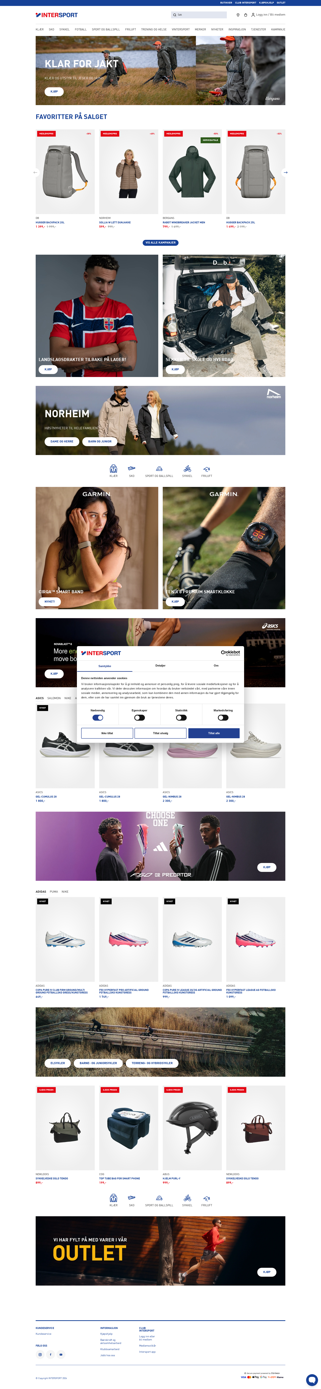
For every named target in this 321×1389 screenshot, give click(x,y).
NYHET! (50, 601)
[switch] (139, 718)
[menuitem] (258, 30)
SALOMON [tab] (54, 698)
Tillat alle (214, 733)
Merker (200, 29)
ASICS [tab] (40, 698)
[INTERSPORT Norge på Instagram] (40, 1354)
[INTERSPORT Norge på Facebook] (50, 1354)
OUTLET (281, 3)
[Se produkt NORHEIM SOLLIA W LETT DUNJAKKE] (128, 178)
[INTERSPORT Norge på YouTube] (60, 1354)
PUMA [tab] (54, 891)
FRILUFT (130, 29)
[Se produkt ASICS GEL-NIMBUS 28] (192, 753)
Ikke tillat (107, 733)
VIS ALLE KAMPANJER (161, 242)
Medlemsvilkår (147, 1346)
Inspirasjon (237, 29)
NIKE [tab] (67, 698)
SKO (51, 29)
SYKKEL (64, 29)
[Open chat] (312, 1380)
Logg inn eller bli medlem (147, 1338)
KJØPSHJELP (266, 3)
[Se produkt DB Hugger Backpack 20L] (65, 178)
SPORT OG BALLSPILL (106, 29)
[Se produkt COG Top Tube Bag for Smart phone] (128, 1135)
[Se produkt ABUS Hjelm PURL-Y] (192, 1135)
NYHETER (217, 29)
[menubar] (160, 30)
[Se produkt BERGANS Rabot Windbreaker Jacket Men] (192, 178)
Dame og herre (62, 441)
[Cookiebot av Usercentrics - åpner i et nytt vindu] (223, 653)
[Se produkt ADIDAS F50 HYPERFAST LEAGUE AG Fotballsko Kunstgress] (255, 948)
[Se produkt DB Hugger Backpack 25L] (255, 178)
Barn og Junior (99, 441)
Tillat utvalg (160, 733)
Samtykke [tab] (104, 666)
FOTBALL (81, 29)
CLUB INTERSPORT (245, 3)
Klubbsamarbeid (109, 1349)
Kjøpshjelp (106, 1334)
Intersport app (147, 1352)
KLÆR (40, 29)
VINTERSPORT (181, 29)
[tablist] (160, 892)
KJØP (54, 91)
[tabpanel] (160, 753)
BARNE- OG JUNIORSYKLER (98, 1063)
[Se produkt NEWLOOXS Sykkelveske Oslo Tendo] (65, 1135)
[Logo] (59, 15)
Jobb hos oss (107, 1355)
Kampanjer (279, 29)
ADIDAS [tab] (41, 891)
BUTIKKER (226, 3)
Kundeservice (43, 1334)
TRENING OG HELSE (154, 29)
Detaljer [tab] (160, 665)
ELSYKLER (58, 1063)
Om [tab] (216, 665)
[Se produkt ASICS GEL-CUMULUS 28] (65, 753)
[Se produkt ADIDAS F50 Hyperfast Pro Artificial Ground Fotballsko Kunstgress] (128, 948)
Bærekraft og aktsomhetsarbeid (110, 1342)
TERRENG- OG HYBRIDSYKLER (152, 1063)
